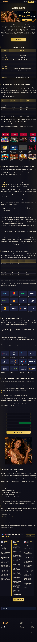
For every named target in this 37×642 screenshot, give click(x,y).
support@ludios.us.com (14, 516)
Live (14, 134)
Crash (23, 134)
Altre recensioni (18, 599)
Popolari (4, 134)
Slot (32, 134)
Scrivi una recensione (30, 535)
